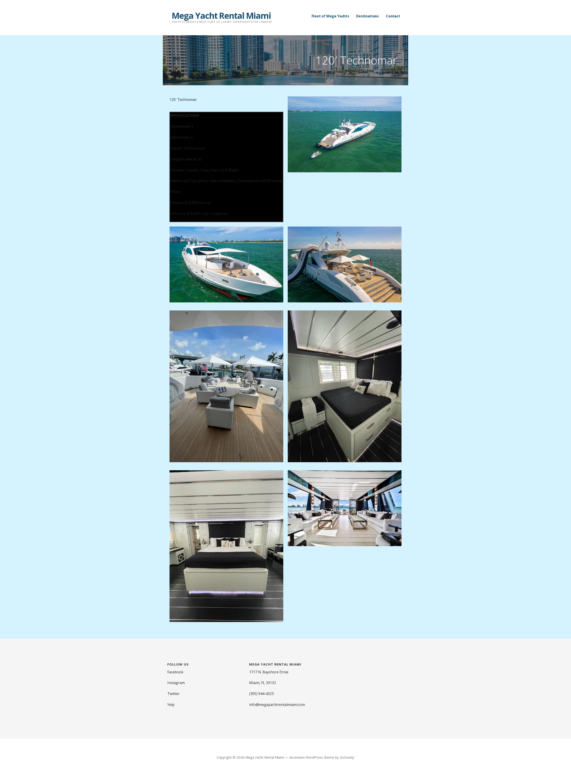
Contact (393, 16)
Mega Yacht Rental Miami (221, 15)
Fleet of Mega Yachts (330, 16)
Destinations (367, 16)
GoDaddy (347, 757)
